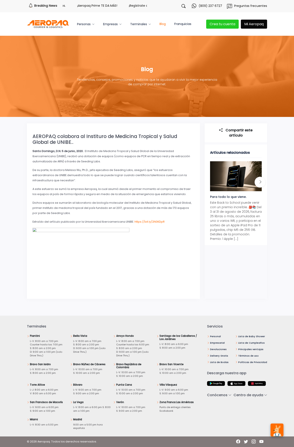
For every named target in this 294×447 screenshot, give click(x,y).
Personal (215, 336)
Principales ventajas (250, 349)
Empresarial (217, 343)
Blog (162, 24)
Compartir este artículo (238, 133)
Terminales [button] (138, 24)
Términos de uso (248, 355)
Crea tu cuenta (222, 24)
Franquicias (182, 24)
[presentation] (260, 182)
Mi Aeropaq (254, 24)
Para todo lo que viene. (228, 197)
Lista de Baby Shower (251, 336)
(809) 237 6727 (210, 6)
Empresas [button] (110, 24)
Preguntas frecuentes (250, 6)
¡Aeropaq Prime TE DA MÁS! (89, 5)
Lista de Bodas (219, 362)
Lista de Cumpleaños (251, 343)
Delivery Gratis (219, 355)
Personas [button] (84, 24)
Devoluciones (218, 349)
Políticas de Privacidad (252, 362)
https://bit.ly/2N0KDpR (150, 222)
